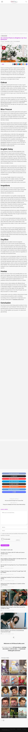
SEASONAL (13, 710)
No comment (17, 41)
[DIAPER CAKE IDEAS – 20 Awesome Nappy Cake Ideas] (14, 708)
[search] (26, 1)
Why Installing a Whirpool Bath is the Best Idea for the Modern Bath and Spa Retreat (13, 559)
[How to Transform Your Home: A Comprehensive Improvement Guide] (14, 621)
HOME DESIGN (4, 35)
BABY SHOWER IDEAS (6, 710)
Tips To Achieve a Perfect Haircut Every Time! (11, 666)
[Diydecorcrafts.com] (14, 1)
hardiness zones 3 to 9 (18, 299)
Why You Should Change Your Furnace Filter (14, 500)
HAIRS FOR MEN (5, 663)
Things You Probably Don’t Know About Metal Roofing (14, 504)
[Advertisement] (14, 18)
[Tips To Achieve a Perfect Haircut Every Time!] (14, 657)
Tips (3, 604)
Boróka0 (5, 714)
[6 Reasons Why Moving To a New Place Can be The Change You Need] (14, 597)
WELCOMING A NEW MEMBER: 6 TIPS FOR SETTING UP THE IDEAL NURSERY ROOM (14, 637)
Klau (3, 41)
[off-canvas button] (2, 1)
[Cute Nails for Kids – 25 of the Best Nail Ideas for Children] (14, 721)
